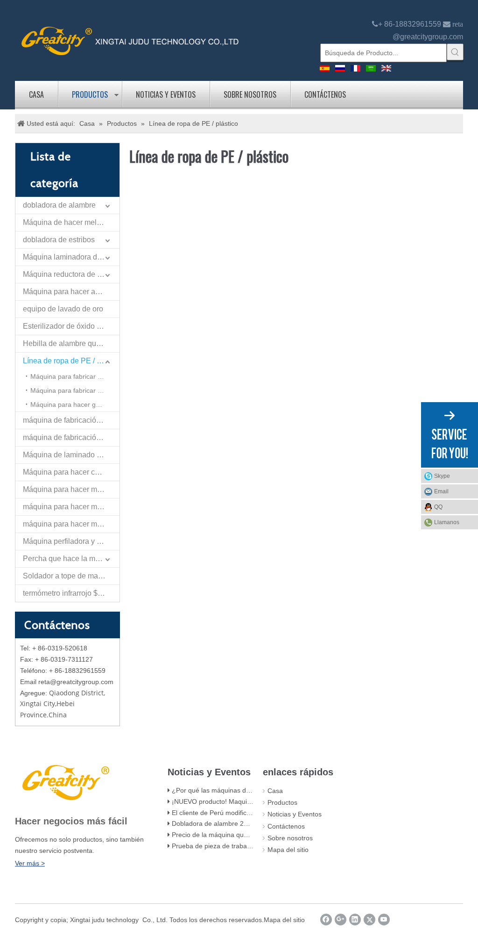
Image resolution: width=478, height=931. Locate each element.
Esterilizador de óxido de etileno (71, 326)
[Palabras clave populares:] (455, 51)
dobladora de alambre (59, 205)
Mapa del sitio (288, 849)
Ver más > (30, 863)
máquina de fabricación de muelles (71, 437)
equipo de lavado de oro (63, 309)
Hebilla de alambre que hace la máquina (71, 343)
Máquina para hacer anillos (68, 292)
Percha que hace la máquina (70, 559)
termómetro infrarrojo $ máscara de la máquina (71, 593)
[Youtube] (384, 919)
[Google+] (340, 919)
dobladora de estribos (59, 240)
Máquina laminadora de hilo (69, 257)
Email (441, 491)
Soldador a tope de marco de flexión (71, 576)
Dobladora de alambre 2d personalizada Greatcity (245, 823)
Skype (442, 476)
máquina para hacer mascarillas (71, 524)
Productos (90, 94)
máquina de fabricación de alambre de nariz (71, 420)
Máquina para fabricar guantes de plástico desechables (75, 390)
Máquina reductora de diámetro (71, 274)
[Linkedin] (355, 919)
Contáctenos (325, 94)
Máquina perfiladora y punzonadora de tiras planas (71, 541)
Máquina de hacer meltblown (71, 222)
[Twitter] (369, 919)
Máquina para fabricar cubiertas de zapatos (75, 376)
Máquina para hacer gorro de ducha (75, 404)
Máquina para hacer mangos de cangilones (71, 489)
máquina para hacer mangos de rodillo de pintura (71, 507)
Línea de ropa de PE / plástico (71, 361)
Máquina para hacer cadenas (71, 472)
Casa (36, 94)
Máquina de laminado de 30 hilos (71, 455)
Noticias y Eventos (166, 94)
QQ (438, 507)
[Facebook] (326, 919)
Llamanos (446, 522)
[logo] (130, 40)
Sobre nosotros (250, 94)
